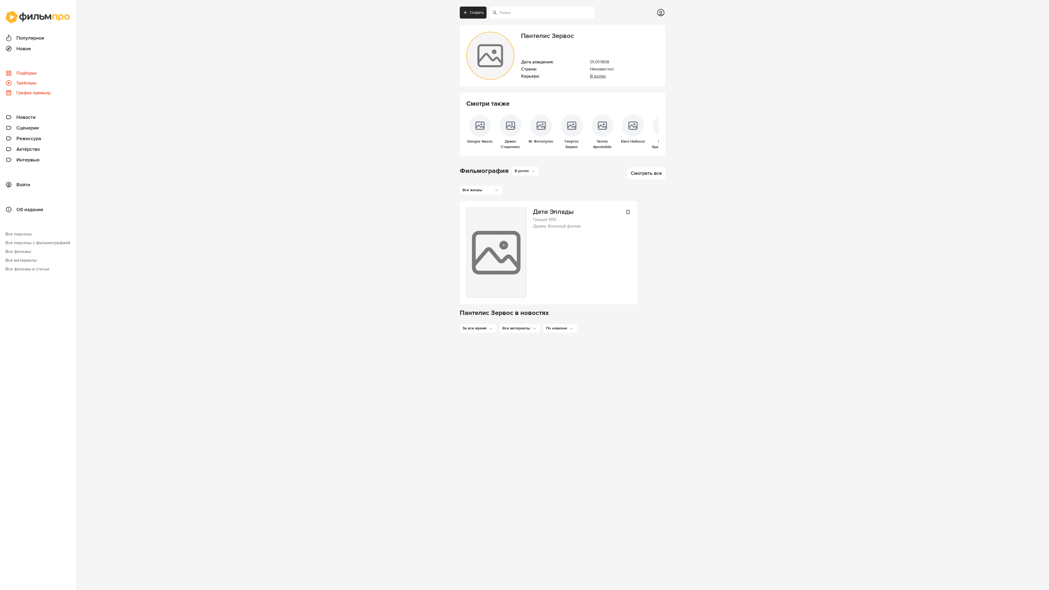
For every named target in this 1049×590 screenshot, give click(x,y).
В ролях (598, 76)
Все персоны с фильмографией (37, 243)
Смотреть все (646, 173)
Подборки (26, 73)
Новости (26, 117)
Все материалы (21, 260)
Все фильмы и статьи (27, 269)
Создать (477, 12)
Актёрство (28, 149)
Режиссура (28, 138)
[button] (478, 328)
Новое (23, 49)
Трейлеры (26, 83)
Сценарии (27, 128)
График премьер (33, 93)
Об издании (29, 209)
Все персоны (18, 234)
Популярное (30, 38)
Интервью (28, 160)
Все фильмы (18, 251)
